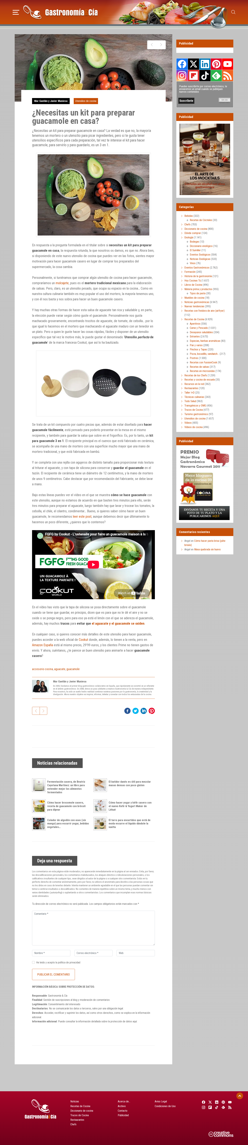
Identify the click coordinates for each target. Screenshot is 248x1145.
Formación (190, 271)
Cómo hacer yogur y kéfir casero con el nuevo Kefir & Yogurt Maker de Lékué (130, 806)
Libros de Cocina (193, 284)
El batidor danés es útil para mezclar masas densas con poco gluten (130, 783)
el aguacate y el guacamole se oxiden (118, 623)
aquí (135, 1021)
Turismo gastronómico (196, 414)
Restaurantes (191, 388)
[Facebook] (203, 1102)
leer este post (82, 516)
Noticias (74, 1101)
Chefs (187, 224)
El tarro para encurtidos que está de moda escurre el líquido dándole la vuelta (129, 824)
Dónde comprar (192, 233)
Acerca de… (124, 1101)
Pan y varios (196, 345)
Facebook (182, 64)
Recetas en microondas (202, 371)
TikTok (204, 75)
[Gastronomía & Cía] (60, 12)
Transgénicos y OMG (195, 405)
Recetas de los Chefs (195, 375)
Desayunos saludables (201, 332)
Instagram (182, 75)
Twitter (193, 64)
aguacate (59, 669)
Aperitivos (195, 323)
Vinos (193, 263)
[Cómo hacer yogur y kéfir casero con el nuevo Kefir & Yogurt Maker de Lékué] (101, 806)
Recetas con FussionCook (203, 362)
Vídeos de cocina (193, 427)
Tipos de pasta (197, 293)
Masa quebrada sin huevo (207, 549)
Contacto (122, 1110)
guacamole (73, 669)
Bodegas (194, 241)
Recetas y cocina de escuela (199, 379)
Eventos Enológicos (200, 254)
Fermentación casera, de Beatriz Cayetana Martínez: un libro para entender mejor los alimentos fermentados (66, 787)
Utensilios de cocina (85, 101)
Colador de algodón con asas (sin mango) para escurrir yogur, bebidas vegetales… (68, 824)
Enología (188, 237)
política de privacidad (69, 962)
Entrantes (195, 336)
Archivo (122, 1106)
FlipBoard (193, 75)
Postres (194, 358)
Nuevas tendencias (194, 306)
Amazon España (42, 645)
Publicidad (123, 1115)
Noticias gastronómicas (196, 302)
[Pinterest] (223, 1102)
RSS (227, 75)
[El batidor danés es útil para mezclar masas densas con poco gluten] (101, 785)
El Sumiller (195, 250)
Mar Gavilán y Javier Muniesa (50, 101)
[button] (16, 12)
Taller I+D (189, 392)
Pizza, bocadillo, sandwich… (204, 353)
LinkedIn (204, 64)
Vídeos (188, 422)
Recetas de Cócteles (201, 220)
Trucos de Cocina (193, 409)
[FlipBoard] (210, 1107)
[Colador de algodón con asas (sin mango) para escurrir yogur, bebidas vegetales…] (39, 823)
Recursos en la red (194, 384)
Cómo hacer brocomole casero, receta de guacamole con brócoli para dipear (66, 806)
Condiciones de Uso (165, 1106)
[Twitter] (210, 1102)
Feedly (216, 75)
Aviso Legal (161, 1101)
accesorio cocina (42, 669)
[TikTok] (216, 1107)
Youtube (227, 64)
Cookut (83, 640)
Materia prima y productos (198, 289)
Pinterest (216, 64)
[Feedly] (223, 1107)
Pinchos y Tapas (198, 349)
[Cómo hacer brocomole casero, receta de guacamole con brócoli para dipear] (39, 806)
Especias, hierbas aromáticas (205, 340)
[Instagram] (203, 1107)
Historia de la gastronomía (198, 276)
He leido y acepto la (58, 962)
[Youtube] (230, 1102)
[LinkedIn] (216, 1102)
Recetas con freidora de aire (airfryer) (204, 310)
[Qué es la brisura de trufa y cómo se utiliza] (161, 44)
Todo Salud (190, 401)
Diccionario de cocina (195, 228)
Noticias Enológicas (200, 259)
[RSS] (230, 1107)
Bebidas (188, 215)
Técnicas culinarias (194, 397)
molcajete (62, 283)
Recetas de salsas (199, 366)
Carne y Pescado (199, 328)
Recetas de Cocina (194, 319)
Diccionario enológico (201, 246)
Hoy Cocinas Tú (192, 280)
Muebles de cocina (194, 297)
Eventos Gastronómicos (196, 267)
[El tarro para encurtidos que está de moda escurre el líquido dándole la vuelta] (101, 823)
